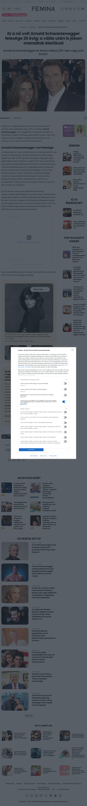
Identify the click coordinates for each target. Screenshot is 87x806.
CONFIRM (31, 449)
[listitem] (43, 380)
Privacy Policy (53, 455)
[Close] (73, 350)
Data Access (43, 455)
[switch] (64, 383)
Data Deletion (34, 455)
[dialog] (43, 403)
